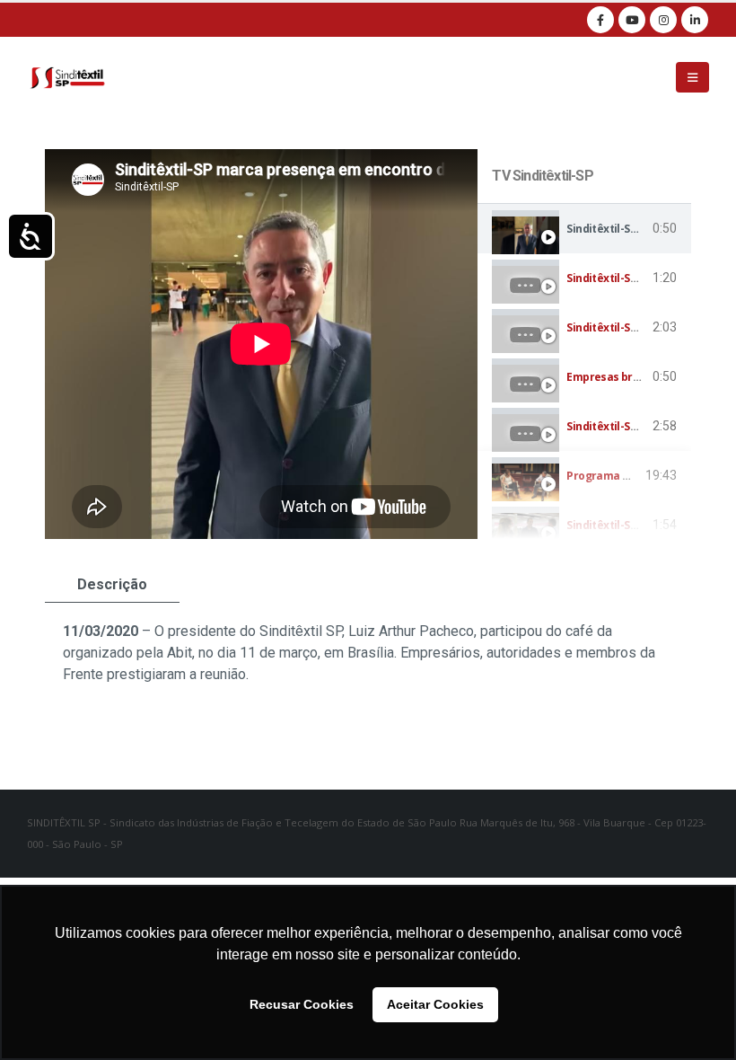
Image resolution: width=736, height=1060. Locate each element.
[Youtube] (631, 19)
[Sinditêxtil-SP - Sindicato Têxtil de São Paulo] (67, 77)
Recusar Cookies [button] (302, 1004)
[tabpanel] (261, 344)
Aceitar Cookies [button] (435, 1004)
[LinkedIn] (694, 19)
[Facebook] (600, 19)
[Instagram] (663, 19)
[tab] (584, 228)
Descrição (112, 584)
